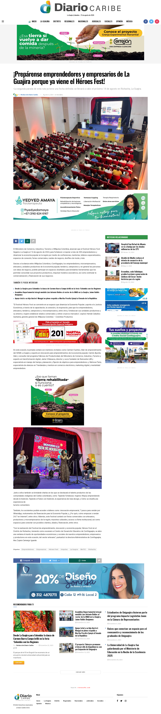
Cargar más (80, 672)
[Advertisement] (126, 394)
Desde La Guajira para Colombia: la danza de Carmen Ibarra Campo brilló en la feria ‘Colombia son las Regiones (58, 288)
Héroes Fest (53, 549)
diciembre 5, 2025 (115, 624)
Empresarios (41, 549)
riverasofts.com (84, 688)
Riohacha (92, 549)
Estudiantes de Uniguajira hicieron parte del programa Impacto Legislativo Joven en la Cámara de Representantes (127, 615)
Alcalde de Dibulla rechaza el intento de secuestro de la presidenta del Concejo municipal (134, 260)
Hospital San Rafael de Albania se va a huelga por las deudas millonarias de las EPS (133, 247)
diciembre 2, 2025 (115, 640)
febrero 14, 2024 (128, 252)
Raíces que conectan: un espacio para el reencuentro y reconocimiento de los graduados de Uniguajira (127, 632)
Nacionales (83, 21)
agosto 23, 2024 (128, 282)
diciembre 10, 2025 (83, 652)
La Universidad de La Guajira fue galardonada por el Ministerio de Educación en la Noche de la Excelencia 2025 (126, 650)
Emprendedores (28, 549)
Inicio (34, 21)
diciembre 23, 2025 (46, 645)
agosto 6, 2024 (48, 95)
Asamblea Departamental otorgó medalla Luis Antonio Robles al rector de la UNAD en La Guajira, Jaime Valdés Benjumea (57, 293)
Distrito (57, 21)
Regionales (69, 21)
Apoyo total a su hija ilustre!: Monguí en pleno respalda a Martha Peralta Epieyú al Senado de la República (56, 298)
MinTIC (83, 549)
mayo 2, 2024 (127, 266)
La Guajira (45, 21)
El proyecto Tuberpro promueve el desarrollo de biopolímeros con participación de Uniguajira (88, 647)
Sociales (108, 21)
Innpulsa (64, 549)
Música (129, 21)
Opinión (119, 21)
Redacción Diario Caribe (29, 95)
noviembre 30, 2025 (115, 660)
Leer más (19, 663)
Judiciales (96, 21)
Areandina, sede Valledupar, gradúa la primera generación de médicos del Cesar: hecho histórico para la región (134, 275)
